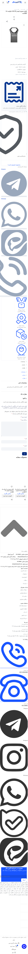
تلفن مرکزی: (26, 703)
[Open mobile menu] (25, 2)
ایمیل (25, 445)
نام (25, 438)
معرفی (23, 364)
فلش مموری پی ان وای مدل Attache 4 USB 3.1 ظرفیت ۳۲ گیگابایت (21, 491)
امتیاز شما (24, 417)
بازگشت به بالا (24, 551)
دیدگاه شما (23, 420)
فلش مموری (16, 9)
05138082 (18, 554)
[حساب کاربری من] (3, 2)
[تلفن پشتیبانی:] (14, 668)
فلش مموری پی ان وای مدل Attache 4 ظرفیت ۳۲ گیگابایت (8, 491)
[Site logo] (17, 2)
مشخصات (23, 361)
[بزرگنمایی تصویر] (24, 25)
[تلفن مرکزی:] (14, 701)
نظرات (23, 368)
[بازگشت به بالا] (14, 549)
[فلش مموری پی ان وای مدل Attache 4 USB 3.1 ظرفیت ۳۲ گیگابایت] (20, 466)
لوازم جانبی (23, 9)
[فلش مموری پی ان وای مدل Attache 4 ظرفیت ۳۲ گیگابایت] (7, 466)
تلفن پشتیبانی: (25, 670)
